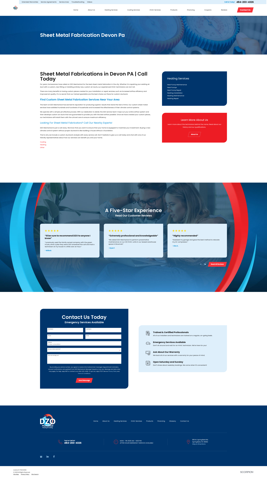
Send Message (84, 380)
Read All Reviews (217, 264)
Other (42, 147)
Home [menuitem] (75, 10)
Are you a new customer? (54, 349)
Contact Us (245, 10)
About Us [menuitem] (91, 10)
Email (87, 335)
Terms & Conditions (84, 373)
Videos (89, 2)
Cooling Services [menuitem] (133, 10)
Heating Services (120, 421)
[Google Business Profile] (41, 456)
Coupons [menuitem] (207, 10)
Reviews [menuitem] (224, 10)
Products (149, 421)
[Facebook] (54, 456)
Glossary (172, 421)
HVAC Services (136, 421)
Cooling (43, 142)
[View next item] (205, 264)
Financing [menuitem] (191, 10)
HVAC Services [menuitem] (155, 10)
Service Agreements (48, 2)
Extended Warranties (30, 2)
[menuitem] (194, 84)
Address (50, 342)
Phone (49, 335)
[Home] (15, 8)
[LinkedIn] (48, 456)
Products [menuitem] (173, 10)
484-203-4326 (245, 2)
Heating (43, 145)
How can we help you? (53, 355)
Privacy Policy (112, 371)
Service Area (64, 2)
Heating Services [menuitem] (111, 10)
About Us (194, 134)
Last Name (88, 329)
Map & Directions (198, 444)
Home (95, 421)
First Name (50, 329)
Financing (161, 421)
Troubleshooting (78, 2)
